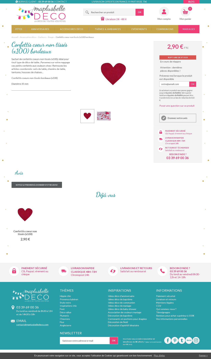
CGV (158, 305)
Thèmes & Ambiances (108, 29)
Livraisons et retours (136, 268)
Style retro (65, 302)
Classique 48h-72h (175, 140)
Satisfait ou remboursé (174, 150)
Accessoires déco (71, 29)
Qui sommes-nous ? (166, 309)
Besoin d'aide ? (177, 154)
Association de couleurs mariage (124, 312)
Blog (191, 1)
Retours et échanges (177, 147)
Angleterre (65, 325)
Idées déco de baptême (120, 299)
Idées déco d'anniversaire (121, 296)
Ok (193, 84)
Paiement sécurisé (175, 131)
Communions (164, 29)
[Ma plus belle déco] (41, 13)
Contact (61, 1)
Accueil (15, 37)
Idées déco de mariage (119, 305)
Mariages (189, 29)
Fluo (62, 322)
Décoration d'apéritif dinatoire (123, 325)
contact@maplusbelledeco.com (32, 324)
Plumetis (64, 315)
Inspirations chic (68, 305)
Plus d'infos (159, 355)
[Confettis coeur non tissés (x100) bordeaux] (87, 116)
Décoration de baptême (120, 315)
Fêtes (18, 29)
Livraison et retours (166, 299)
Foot (62, 309)
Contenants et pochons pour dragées (127, 319)
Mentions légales (165, 302)
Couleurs (42, 37)
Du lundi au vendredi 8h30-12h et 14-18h (185, 276)
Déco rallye (65, 312)
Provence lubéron (69, 299)
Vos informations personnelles (171, 319)
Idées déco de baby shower (122, 309)
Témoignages (163, 312)
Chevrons (65, 319)
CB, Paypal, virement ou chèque (178, 133)
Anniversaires (40, 29)
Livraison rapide (174, 138)
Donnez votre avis (177, 118)
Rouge (51, 37)
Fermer (202, 355)
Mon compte (164, 18)
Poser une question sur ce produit (177, 105)
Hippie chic (65, 296)
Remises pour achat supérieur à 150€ (175, 315)
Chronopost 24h (172, 143)
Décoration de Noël (118, 322)
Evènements (139, 29)
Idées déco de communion (121, 302)
